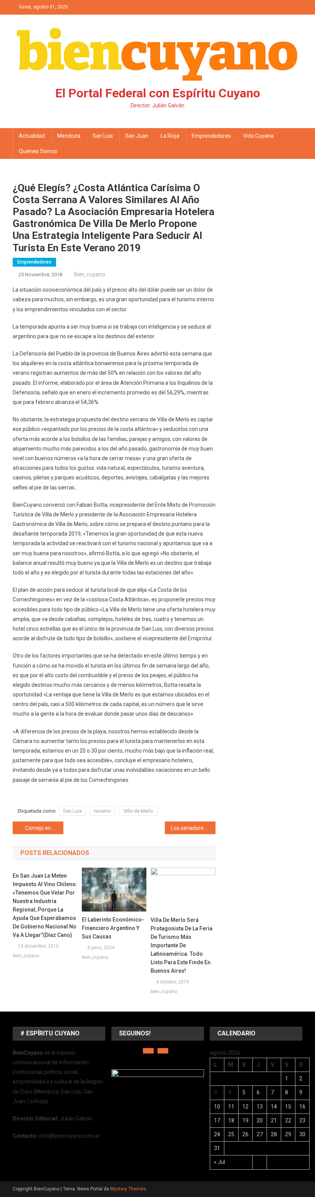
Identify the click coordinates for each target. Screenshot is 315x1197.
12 (245, 1107)
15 (288, 1107)
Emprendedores (211, 136)
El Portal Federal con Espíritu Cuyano (157, 93)
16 (302, 1107)
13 (260, 1107)
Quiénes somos (38, 151)
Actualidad (32, 136)
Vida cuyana (258, 136)
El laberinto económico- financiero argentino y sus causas (113, 928)
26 (245, 1134)
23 (302, 1120)
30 (302, 1134)
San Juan (136, 136)
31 (217, 1148)
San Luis (103, 136)
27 (260, 1134)
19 (245, 1120)
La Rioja (170, 136)
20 (260, 1120)
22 (288, 1120)
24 (217, 1134)
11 (231, 1107)
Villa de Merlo (138, 811)
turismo (102, 811)
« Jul (219, 1162)
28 (274, 1134)
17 (217, 1120)
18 (231, 1120)
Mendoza (68, 136)
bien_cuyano (89, 274)
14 (274, 1107)
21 (274, 1120)
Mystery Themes (128, 1189)
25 (231, 1134)
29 (288, 1134)
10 (217, 1107)
